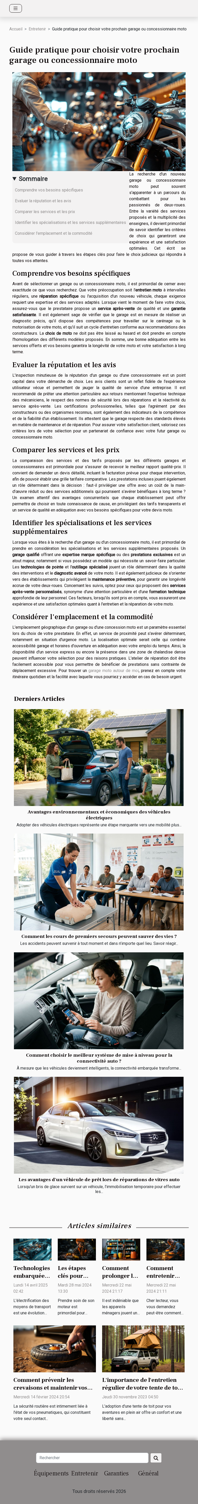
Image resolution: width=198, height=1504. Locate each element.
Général (148, 1473)
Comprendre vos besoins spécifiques (49, 190)
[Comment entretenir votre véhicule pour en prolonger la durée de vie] (165, 1249)
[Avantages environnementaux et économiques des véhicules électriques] (99, 757)
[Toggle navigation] (15, 8)
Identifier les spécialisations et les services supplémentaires (70, 222)
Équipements (51, 1473)
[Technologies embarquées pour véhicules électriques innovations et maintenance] (32, 1249)
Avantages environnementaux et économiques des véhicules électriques (99, 815)
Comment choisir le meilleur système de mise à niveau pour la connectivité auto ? (99, 1058)
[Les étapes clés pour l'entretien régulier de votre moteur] (77, 1249)
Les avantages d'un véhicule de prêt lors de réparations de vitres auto (99, 1180)
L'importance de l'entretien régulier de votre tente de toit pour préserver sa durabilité (142, 1387)
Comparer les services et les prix (45, 211)
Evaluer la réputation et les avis (43, 200)
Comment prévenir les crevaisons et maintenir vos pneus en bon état (50, 1387)
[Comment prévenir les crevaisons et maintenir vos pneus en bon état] (54, 1348)
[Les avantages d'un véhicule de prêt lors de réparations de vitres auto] (99, 1125)
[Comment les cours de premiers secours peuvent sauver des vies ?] (99, 882)
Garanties (116, 1473)
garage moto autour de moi (113, 670)
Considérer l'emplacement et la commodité (53, 233)
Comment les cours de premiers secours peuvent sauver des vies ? (99, 936)
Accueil (15, 29)
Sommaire (33, 178)
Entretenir (37, 29)
